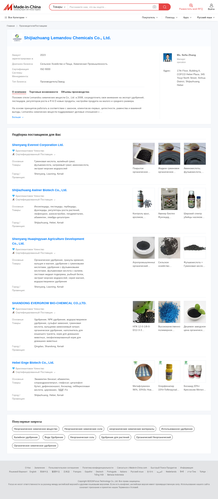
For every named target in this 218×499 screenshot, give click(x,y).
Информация (186, 467)
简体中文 (44, 471)
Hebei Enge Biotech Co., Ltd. (33, 362)
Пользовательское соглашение (64, 467)
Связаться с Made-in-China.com (132, 467)
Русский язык (137, 471)
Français (77, 471)
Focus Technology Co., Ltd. (106, 481)
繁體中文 (56, 471)
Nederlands (171, 471)
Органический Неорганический (153, 437)
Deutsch (99, 471)
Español (88, 471)
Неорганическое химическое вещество (35, 428)
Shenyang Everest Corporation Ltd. (38, 145)
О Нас (28, 467)
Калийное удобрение (26, 437)
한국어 (150, 471)
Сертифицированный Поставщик (36, 154)
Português (111, 471)
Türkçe (203, 471)
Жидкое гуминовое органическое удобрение (168, 172)
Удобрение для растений (115, 437)
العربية (159, 471)
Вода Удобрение (54, 437)
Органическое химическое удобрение (35, 445)
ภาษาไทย (191, 471)
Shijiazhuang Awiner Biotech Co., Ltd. (39, 190)
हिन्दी (182, 471)
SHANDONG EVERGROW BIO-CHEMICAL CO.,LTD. (49, 303)
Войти (211, 9)
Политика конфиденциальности (97, 467)
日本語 (67, 471)
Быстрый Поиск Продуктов (164, 467)
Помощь (170, 17)
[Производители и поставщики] (22, 7)
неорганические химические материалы (131, 428)
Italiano (123, 471)
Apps (186, 17)
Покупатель (148, 17)
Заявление (39, 467)
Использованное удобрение (177, 428)
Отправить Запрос (144, 170)
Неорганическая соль (82, 437)
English (33, 471)
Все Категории (16, 17)
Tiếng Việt (99, 474)
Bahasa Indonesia (115, 474)
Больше (18, 117)
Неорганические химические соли (83, 428)
